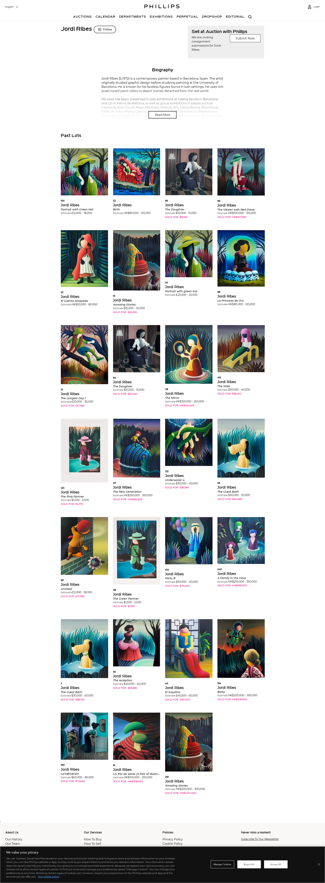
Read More (162, 115)
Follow (107, 29)
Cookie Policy (172, 843)
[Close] (319, 864)
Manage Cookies (222, 864)
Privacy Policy (172, 839)
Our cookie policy (48, 876)
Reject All (249, 864)
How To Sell (92, 843)
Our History (13, 839)
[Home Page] (162, 7)
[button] (84, 184)
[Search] (250, 17)
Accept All (275, 864)
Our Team (12, 843)
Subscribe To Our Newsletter (260, 839)
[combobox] (11, 6)
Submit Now (245, 38)
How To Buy (93, 839)
